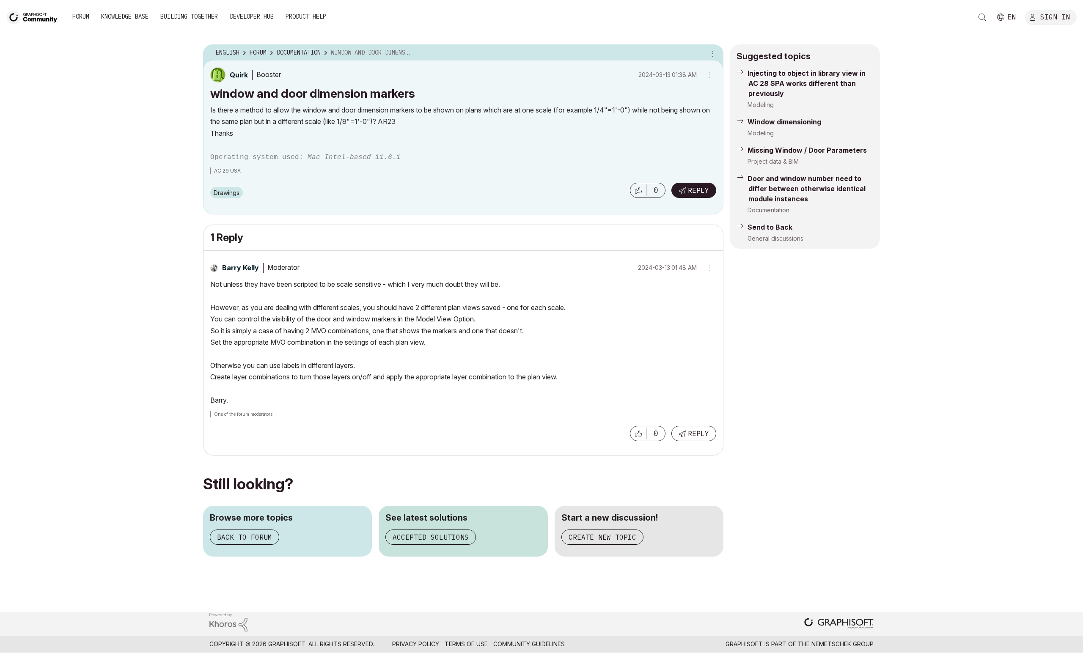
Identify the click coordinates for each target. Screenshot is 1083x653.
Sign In (1055, 16)
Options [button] (711, 52)
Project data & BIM (773, 161)
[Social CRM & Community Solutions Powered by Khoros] (228, 621)
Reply (698, 190)
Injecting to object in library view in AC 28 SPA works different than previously (807, 83)
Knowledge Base (124, 16)
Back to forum (244, 537)
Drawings (226, 192)
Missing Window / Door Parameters (807, 150)
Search (982, 17)
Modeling (761, 104)
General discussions (775, 238)
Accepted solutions (431, 537)
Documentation (768, 210)
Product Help (306, 16)
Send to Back (770, 227)
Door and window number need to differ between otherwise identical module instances (807, 188)
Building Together (189, 16)
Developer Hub (252, 16)
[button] (638, 190)
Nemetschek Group (842, 644)
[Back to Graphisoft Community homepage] (34, 16)
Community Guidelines (529, 644)
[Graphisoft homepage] (839, 624)
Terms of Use (466, 644)
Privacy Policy (415, 644)
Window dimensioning (784, 122)
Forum (80, 16)
